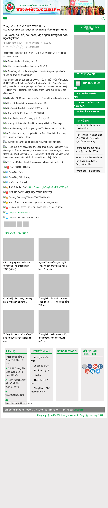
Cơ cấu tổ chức (41, 365)
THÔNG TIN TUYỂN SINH (29, 26)
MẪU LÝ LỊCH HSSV (88, 111)
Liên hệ (37, 375)
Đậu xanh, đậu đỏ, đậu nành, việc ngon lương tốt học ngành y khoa (35, 29)
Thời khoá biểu (87, 74)
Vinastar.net (80, 409)
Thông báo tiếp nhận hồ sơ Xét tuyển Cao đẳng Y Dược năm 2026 (89, 159)
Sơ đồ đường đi (41, 370)
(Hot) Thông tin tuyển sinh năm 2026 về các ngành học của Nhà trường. (89, 136)
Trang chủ (8, 26)
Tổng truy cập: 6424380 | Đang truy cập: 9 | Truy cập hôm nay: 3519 (70, 415)
